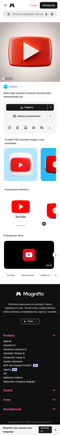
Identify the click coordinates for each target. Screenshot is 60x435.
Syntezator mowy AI (14, 357)
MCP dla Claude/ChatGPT (20, 365)
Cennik (34, 5)
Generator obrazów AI (15, 349)
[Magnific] (30, 294)
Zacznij (7, 390)
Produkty (9, 335)
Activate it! (45, 430)
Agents (9, 369)
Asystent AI (9, 345)
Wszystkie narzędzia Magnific (19, 381)
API (5, 373)
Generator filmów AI (14, 353)
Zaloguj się (48, 5)
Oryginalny (23, 28)
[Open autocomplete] (7, 14)
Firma (6, 399)
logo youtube (28, 275)
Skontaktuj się (12, 409)
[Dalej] (56, 164)
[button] (30, 321)
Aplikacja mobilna (12, 377)
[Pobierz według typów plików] (50, 107)
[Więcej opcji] (49, 127)
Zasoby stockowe (12, 361)
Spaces (7, 341)
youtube (10, 275)
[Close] (55, 430)
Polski (30, 321)
